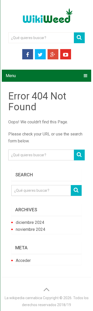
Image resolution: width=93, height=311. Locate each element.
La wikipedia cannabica (23, 298)
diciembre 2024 (30, 222)
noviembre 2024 (30, 229)
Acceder (23, 260)
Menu (11, 75)
